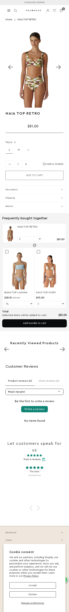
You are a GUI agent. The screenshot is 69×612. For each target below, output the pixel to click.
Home (9, 19)
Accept (33, 585)
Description (12, 189)
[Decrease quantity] (10, 164)
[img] (34, 455)
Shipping (10, 198)
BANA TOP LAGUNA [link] (15, 292)
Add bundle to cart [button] (34, 323)
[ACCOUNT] (48, 10)
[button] (61, 10)
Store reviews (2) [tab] (49, 381)
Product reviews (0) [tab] (20, 381)
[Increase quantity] (26, 164)
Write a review (34, 409)
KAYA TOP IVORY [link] (46, 292)
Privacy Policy (31, 576)
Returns (9, 206)
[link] (10, 233)
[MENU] (9, 10)
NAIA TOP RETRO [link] (27, 227)
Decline (33, 594)
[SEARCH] (15, 10)
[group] (34, 67)
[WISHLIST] (54, 10)
